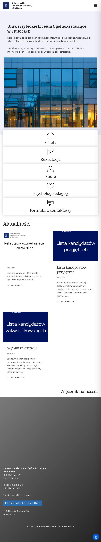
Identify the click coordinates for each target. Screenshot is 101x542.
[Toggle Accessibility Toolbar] (96, 537)
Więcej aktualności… (79, 391)
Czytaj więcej (14, 285)
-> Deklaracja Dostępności (16, 511)
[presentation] (25, 246)
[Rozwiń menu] (95, 5)
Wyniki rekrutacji (22, 348)
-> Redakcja (9, 514)
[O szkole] (50, 138)
